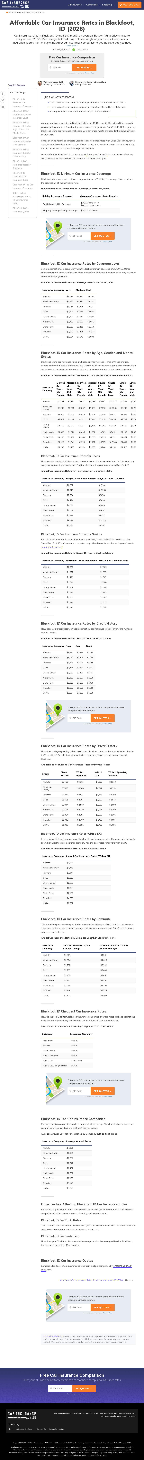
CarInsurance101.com (43, 1443)
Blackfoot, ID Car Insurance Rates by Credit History (22, 141)
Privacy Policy (100, 1443)
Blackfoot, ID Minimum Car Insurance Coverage (22, 102)
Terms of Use (89, 73)
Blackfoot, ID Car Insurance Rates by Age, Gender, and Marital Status (22, 127)
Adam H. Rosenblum (96, 82)
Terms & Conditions (116, 1443)
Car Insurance (75, 4)
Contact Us (41, 1429)
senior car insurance (52, 547)
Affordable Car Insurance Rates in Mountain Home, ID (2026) (91, 1280)
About (10, 1429)
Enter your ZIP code (96, 154)
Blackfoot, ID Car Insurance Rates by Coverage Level (22, 114)
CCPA (128, 1443)
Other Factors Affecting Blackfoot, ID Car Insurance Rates (22, 198)
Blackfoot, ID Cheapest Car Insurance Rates (20, 176)
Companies (92, 4)
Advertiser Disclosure (16, 85)
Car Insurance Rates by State (23, 12)
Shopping (107, 4)
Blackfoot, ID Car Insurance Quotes (21, 210)
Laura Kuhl (58, 82)
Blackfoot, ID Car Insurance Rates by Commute (22, 164)
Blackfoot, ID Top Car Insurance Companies (23, 186)
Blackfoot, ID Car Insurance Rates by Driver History (22, 153)
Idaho (41, 12)
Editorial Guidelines (52, 1336)
